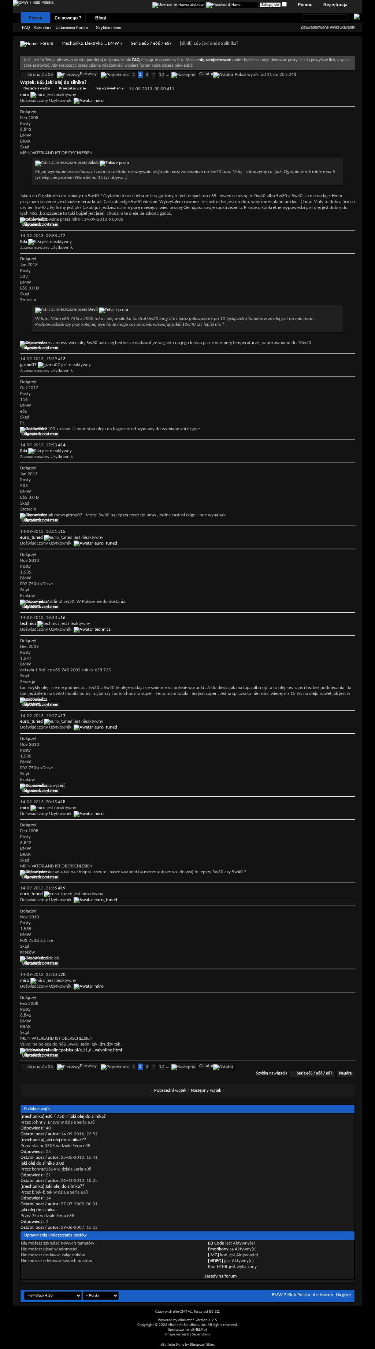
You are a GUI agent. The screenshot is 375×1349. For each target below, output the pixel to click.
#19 (62, 888)
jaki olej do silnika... (39, 1210)
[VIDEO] (215, 1260)
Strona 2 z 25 (40, 74)
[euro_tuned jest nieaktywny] (95, 543)
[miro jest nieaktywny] (89, 100)
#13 (62, 359)
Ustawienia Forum (72, 27)
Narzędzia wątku (36, 88)
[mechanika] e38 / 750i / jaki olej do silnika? (63, 1116)
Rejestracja (335, 4)
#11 (170, 88)
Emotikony (218, 1249)
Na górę (345, 1074)
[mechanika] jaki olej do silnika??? (53, 1140)
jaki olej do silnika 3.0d (42, 1163)
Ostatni (206, 73)
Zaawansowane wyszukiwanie (328, 27)
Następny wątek (206, 1090)
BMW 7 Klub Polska (291, 1295)
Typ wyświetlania (109, 88)
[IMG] (213, 1255)
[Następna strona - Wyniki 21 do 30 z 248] (183, 73)
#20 (62, 974)
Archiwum (323, 1295)
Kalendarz (43, 27)
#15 (62, 531)
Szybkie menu (108, 27)
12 (161, 74)
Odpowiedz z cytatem (40, 225)
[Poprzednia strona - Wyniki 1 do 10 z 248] (114, 73)
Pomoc (305, 4)
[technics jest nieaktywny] (92, 629)
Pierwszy (88, 73)
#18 (62, 802)
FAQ (26, 27)
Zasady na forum (220, 1276)
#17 (62, 716)
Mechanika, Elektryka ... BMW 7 (92, 43)
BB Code (216, 1243)
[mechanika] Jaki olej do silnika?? (52, 1186)
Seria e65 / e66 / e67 (151, 43)
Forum (35, 18)
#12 (62, 235)
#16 (62, 617)
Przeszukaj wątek (72, 88)
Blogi (100, 18)
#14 (62, 445)
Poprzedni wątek (170, 1090)
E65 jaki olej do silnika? (61, 82)
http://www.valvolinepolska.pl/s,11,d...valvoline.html (71, 1050)
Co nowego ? (68, 18)
